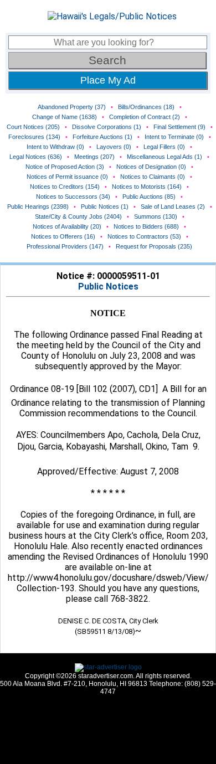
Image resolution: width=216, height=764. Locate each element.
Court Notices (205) (33, 126)
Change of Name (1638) (64, 116)
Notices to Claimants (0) (152, 176)
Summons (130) (155, 216)
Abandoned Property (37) (72, 107)
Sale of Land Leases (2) (173, 206)
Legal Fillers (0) (164, 146)
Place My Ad (108, 80)
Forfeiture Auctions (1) (102, 136)
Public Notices (108, 286)
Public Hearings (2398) (38, 206)
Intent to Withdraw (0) (55, 146)
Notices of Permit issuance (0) (67, 176)
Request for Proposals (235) (154, 246)
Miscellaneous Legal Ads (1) (164, 156)
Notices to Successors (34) (73, 196)
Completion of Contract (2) (144, 116)
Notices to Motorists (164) (147, 186)
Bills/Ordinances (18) (146, 107)
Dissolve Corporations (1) (106, 126)
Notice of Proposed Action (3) (64, 166)
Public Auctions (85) (149, 196)
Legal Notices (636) (35, 156)
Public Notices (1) (104, 206)
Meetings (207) (94, 156)
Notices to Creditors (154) (65, 186)
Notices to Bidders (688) (146, 226)
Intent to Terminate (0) (174, 136)
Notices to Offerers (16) (63, 236)
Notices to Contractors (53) (144, 236)
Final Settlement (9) (179, 126)
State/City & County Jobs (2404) (78, 216)
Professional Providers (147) (65, 246)
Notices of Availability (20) (67, 226)
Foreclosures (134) (34, 136)
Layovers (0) (113, 146)
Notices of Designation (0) (151, 166)
